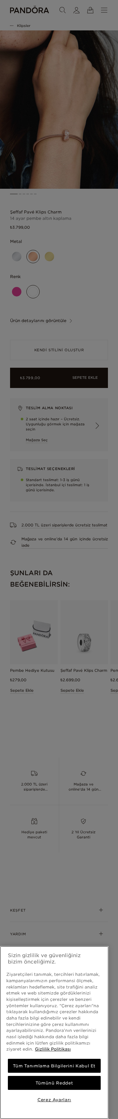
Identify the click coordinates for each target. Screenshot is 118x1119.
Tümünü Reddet (54, 1082)
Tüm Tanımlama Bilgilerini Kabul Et (54, 1065)
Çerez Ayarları (54, 1099)
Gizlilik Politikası (53, 1049)
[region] (54, 1032)
